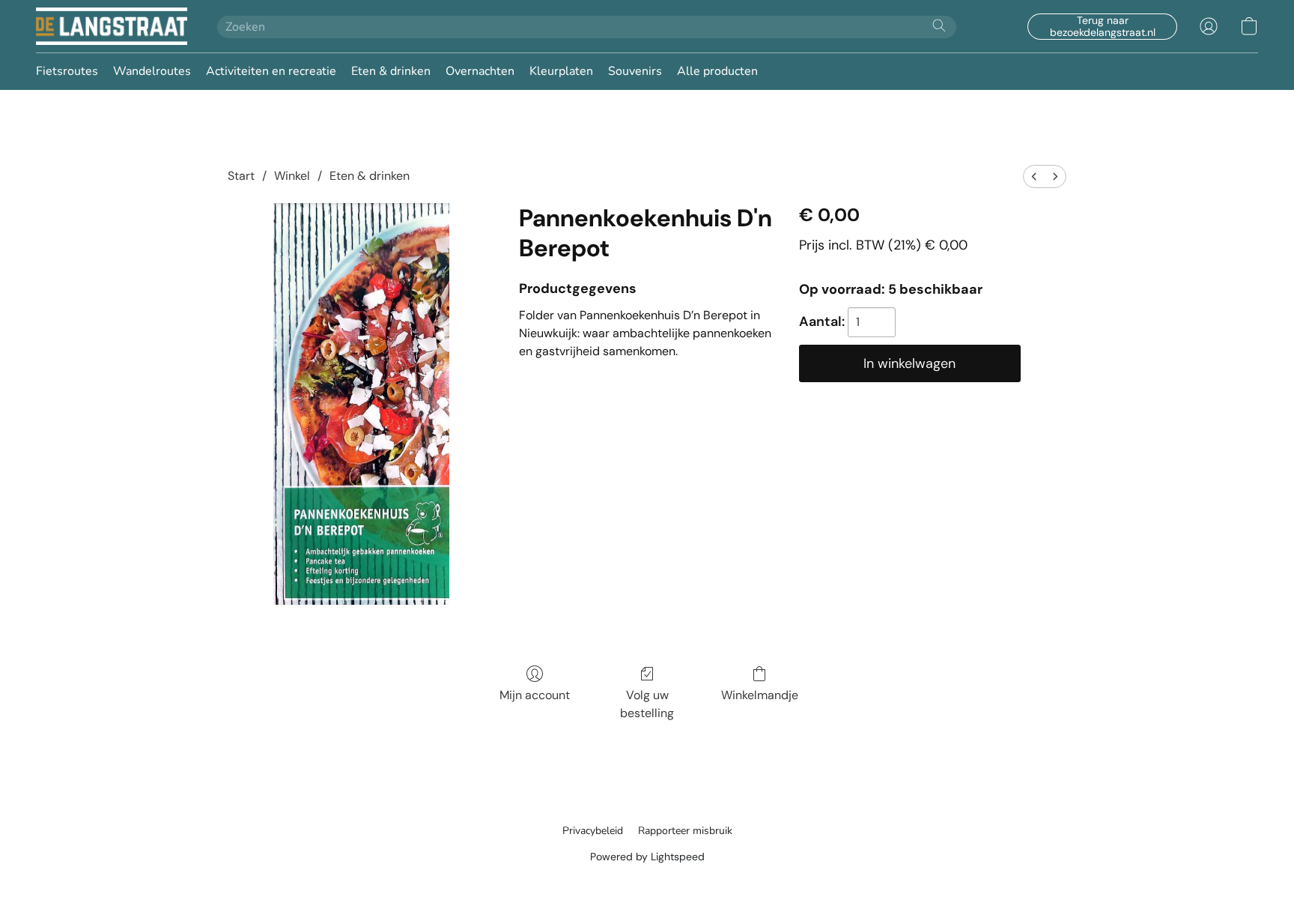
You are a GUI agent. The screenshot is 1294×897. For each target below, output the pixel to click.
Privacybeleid (592, 831)
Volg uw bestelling (647, 704)
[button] (111, 26)
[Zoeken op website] (939, 25)
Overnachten (480, 71)
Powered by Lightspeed (647, 856)
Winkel (292, 176)
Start (241, 176)
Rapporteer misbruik (685, 831)
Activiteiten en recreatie (271, 71)
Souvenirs (635, 71)
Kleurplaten (561, 71)
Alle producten (717, 71)
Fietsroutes (67, 71)
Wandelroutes (152, 71)
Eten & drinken (391, 71)
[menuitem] (1034, 176)
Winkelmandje (759, 695)
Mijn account (534, 695)
